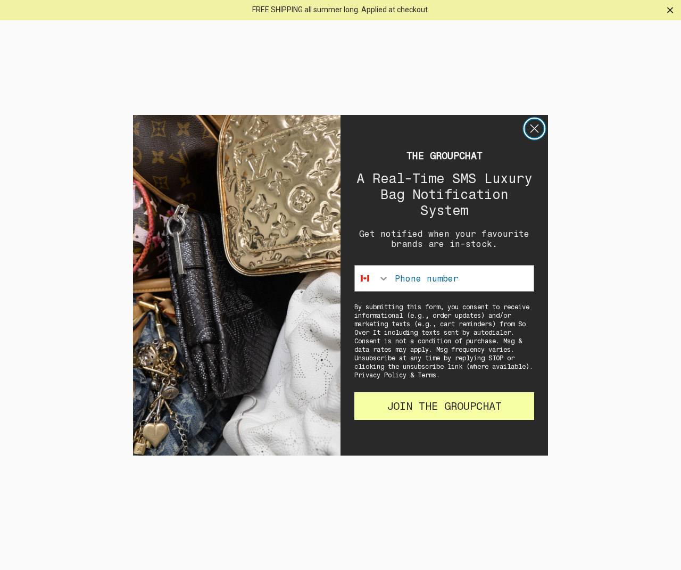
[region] (340, 10)
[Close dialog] (534, 128)
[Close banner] (670, 9)
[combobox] (372, 278)
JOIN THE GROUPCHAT (444, 406)
